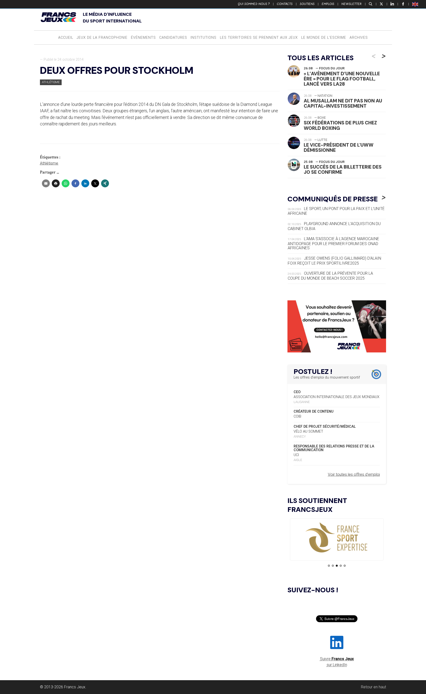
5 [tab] (345, 566)
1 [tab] (329, 566)
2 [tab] (333, 566)
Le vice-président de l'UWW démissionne (338, 147)
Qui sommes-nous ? (254, 4)
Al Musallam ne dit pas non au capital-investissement (343, 103)
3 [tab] (337, 566)
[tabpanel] (336, 538)
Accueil (65, 38)
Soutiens (307, 4)
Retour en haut (373, 687)
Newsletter (351, 4)
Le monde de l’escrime (323, 38)
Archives (359, 38)
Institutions (203, 38)
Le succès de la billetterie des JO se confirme (343, 169)
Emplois (328, 4)
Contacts (285, 4)
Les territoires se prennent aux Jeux (259, 38)
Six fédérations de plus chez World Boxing (340, 125)
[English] (415, 4)
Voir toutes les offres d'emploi (354, 474)
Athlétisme (51, 82)
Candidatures (173, 38)
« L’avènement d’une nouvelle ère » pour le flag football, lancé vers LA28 (342, 79)
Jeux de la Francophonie (102, 38)
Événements (143, 38)
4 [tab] (341, 566)
